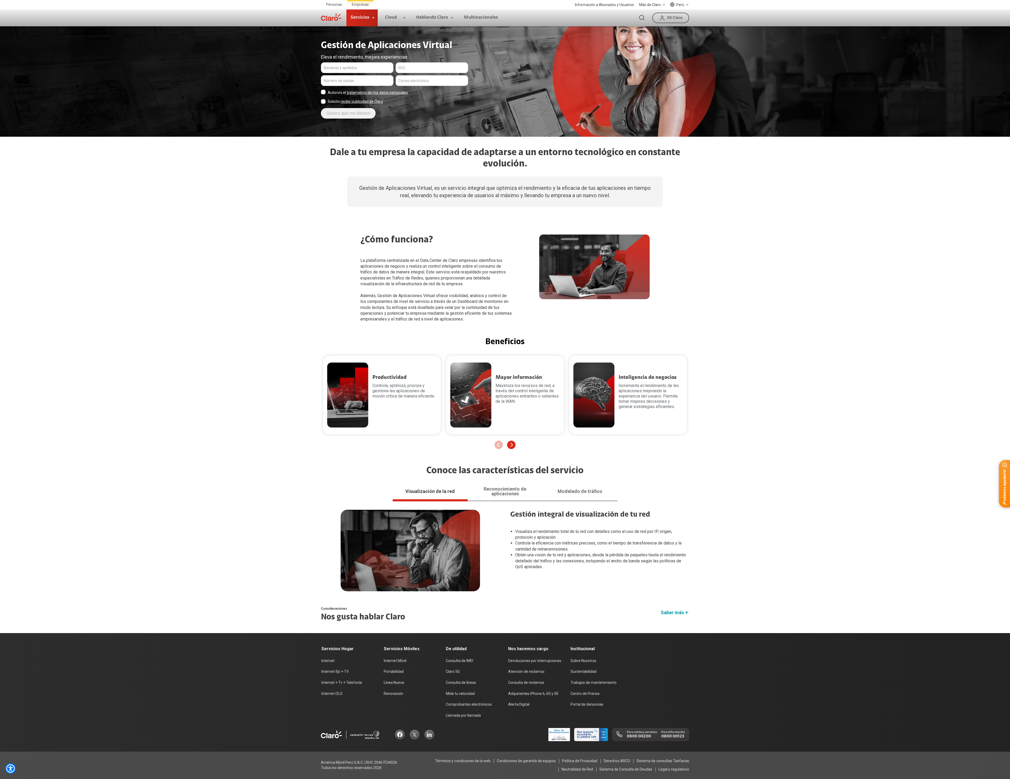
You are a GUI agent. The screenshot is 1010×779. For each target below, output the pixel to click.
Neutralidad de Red (577, 769)
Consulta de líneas (461, 682)
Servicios (360, 17)
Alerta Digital (518, 704)
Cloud (391, 17)
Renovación (393, 693)
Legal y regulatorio (674, 769)
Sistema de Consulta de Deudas (625, 769)
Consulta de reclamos (526, 682)
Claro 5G (453, 671)
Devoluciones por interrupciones (534, 661)
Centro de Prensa (584, 693)
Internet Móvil (395, 661)
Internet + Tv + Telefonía (341, 682)
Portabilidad (394, 671)
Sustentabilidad (583, 671)
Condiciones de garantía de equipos (526, 761)
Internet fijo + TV (335, 671)
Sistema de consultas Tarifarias (663, 761)
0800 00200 (639, 736)
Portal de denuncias (586, 704)
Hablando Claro (432, 17)
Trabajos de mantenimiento (593, 682)
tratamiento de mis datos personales (377, 92)
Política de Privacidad (579, 761)
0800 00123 (672, 736)
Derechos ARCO (617, 761)
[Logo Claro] (331, 17)
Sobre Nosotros (583, 661)
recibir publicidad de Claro (362, 101)
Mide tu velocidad (460, 693)
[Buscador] (641, 17)
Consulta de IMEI (459, 661)
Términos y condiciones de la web (463, 761)
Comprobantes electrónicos (469, 704)
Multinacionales (481, 17)
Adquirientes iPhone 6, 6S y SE (533, 693)
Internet (328, 661)
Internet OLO (331, 693)
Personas (334, 4)
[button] (511, 445)
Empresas (360, 4)
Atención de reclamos (526, 671)
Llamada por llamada (463, 715)
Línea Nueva (394, 682)
